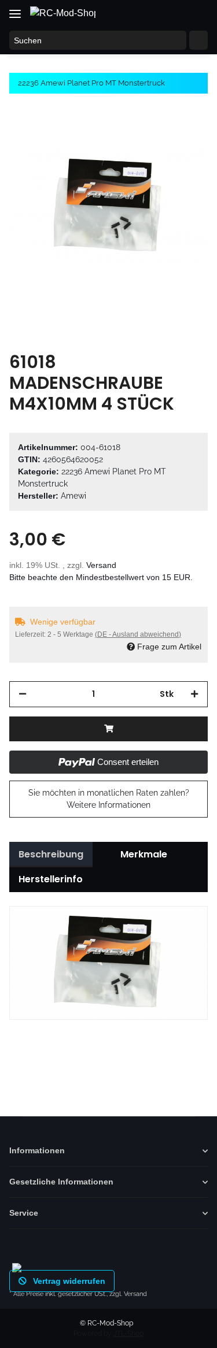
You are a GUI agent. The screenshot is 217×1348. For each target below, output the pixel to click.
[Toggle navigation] (15, 9)
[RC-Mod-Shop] (62, 13)
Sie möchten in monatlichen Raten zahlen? (108, 798)
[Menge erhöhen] (194, 694)
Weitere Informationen (108, 804)
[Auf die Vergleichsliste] (153, 134)
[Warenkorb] (197, 12)
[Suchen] (198, 40)
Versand (101, 565)
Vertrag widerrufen (68, 1281)
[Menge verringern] (22, 694)
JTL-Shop (128, 1334)
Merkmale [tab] (143, 854)
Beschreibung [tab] (51, 854)
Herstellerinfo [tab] (51, 879)
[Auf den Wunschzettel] (183, 134)
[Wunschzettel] (174, 12)
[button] (152, 12)
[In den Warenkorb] (108, 728)
